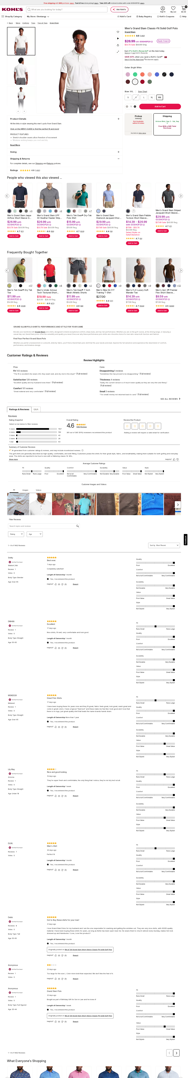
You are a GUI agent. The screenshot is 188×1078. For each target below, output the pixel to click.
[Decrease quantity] (127, 106)
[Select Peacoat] (171, 74)
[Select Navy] (50, 286)
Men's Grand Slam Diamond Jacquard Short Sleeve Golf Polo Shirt (108, 216)
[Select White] (98, 286)
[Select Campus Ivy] (56, 286)
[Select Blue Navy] (169, 286)
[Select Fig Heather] (56, 211)
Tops (33, 23)
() (22, 231)
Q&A (36, 409)
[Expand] (117, 51)
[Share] (117, 45)
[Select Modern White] (80, 211)
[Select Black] (104, 286)
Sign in (127, 53)
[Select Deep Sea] (150, 82)
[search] (29, 9)
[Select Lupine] (128, 74)
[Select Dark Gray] (145, 286)
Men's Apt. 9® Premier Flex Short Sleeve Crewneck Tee (166, 291)
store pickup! (86, 3)
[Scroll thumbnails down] (24, 111)
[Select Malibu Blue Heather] (50, 211)
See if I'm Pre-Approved (134, 60)
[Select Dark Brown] (158, 286)
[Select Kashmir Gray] (128, 286)
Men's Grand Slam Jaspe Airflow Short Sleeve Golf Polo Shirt (19, 216)
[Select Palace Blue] (157, 74)
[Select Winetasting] (163, 286)
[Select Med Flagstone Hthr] (26, 211)
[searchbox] (66, 9)
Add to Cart (13, 236)
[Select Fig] (128, 82)
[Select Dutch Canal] (98, 211)
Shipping (167, 116)
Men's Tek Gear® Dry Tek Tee (19, 291)
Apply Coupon (163, 41)
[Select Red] (39, 286)
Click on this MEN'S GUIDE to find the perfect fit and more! (34, 129)
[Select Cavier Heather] (39, 211)
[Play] (117, 38)
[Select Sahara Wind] (80, 286)
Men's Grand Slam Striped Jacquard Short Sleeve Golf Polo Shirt (168, 211)
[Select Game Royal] (115, 286)
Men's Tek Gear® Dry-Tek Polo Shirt (79, 216)
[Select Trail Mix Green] (69, 211)
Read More (15, 145)
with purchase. (59, 3)
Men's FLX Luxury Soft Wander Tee (137, 291)
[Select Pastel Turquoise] (15, 211)
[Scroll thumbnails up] (18, 111)
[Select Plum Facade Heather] (139, 286)
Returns (50, 163)
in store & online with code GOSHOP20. (121, 3)
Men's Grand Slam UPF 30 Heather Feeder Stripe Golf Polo (49, 216)
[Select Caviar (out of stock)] (164, 74)
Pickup (138, 116)
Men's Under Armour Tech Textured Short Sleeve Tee (47, 291)
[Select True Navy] (134, 286)
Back (12, 23)
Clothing (25, 23)
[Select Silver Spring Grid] (86, 211)
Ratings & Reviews (19, 409)
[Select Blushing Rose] (150, 74)
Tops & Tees (42, 23)
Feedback (186, 540)
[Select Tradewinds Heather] (45, 211)
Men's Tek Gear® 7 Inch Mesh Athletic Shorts (78, 291)
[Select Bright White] (135, 82)
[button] (135, 36)
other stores (142, 133)
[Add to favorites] (117, 31)
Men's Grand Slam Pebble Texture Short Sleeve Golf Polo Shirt (138, 216)
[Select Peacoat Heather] (9, 211)
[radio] (138, 124)
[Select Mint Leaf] (135, 74)
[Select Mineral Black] (21, 286)
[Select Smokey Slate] (69, 286)
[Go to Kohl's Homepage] (12, 9)
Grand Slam (54, 23)
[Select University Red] (110, 286)
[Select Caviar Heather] (21, 211)
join (133, 53)
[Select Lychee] (142, 82)
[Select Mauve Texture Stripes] (74, 211)
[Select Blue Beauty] (86, 286)
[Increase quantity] (135, 106)
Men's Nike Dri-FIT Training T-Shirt (105, 291)
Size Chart (142, 91)
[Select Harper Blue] (175, 286)
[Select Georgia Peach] (142, 74)
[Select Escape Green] (9, 286)
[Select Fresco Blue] (45, 286)
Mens (18, 23)
